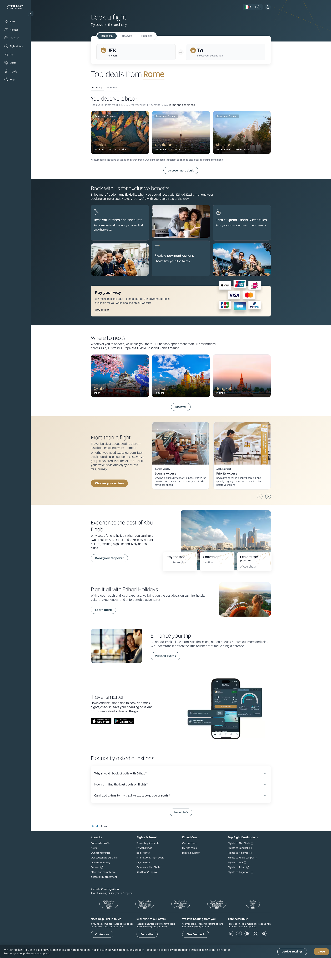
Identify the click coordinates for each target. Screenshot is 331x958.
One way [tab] (127, 36)
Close (321, 952)
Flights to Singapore (239, 872)
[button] (30, 13)
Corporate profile (100, 843)
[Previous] (260, 496)
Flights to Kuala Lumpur (241, 857)
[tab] (136, 52)
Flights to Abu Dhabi (239, 843)
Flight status (144, 862)
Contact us (102, 934)
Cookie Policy (165, 949)
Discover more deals (181, 170)
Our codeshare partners (104, 857)
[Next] (268, 496)
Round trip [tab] (107, 36)
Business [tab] (112, 87)
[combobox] (183, 74)
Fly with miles (189, 848)
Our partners (189, 843)
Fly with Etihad (144, 848)
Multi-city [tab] (146, 36)
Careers (95, 867)
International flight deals (150, 857)
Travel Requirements (148, 843)
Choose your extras (109, 483)
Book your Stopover (109, 558)
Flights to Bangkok (238, 848)
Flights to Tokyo (236, 867)
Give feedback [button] (196, 934)
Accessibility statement (104, 876)
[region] (165, 951)
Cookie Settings (292, 952)
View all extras (165, 656)
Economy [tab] (97, 87)
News (94, 848)
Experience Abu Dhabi (148, 867)
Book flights (143, 852)
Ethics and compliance (103, 872)
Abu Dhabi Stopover (147, 872)
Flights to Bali (235, 862)
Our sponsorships (100, 852)
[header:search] (258, 6)
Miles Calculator (191, 852)
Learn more (103, 610)
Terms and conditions (182, 105)
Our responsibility (100, 862)
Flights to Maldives (238, 852)
